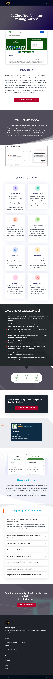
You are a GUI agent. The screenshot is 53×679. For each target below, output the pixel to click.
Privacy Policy (8, 663)
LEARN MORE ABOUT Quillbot (26, 100)
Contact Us (7, 660)
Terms (6, 665)
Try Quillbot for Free (26, 605)
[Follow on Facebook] (6, 649)
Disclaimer (7, 668)
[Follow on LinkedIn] (17, 649)
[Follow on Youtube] (11, 649)
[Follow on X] (9, 649)
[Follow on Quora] (14, 649)
